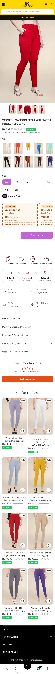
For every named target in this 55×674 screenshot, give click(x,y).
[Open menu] (3, 5)
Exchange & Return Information (16, 335)
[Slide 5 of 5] (42, 109)
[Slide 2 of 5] (20, 109)
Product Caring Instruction (14, 343)
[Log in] (52, 5)
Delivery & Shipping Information (16, 326)
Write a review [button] (27, 379)
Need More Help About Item (15, 351)
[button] (27, 196)
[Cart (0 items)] (46, 5)
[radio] (7, 148)
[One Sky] (27, 4)
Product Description (11, 318)
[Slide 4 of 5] (35, 109)
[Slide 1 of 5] (13, 109)
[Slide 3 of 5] (27, 109)
